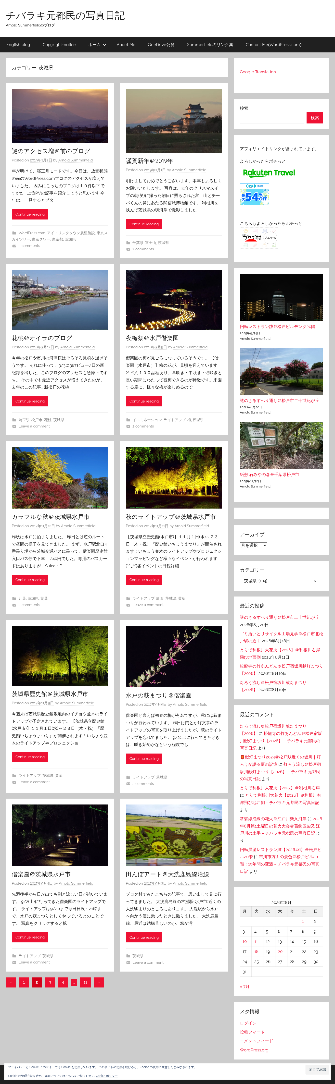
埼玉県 (24, 420)
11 (85, 982)
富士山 (150, 243)
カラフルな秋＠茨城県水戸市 (51, 516)
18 (256, 951)
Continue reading (30, 214)
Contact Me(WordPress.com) (273, 44)
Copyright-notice (59, 44)
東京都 (57, 239)
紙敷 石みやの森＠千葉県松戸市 (269, 474)
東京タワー (41, 239)
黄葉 (44, 598)
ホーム (94, 44)
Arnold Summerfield (75, 160)
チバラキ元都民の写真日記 (65, 15)
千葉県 (137, 243)
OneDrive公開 (161, 44)
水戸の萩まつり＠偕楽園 (159, 695)
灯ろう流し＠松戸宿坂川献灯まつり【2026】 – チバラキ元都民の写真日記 (280, 771)
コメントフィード (256, 1040)
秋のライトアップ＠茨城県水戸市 (171, 516)
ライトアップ (175, 420)
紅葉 (22, 598)
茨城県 (70, 239)
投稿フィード (252, 1032)
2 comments (29, 246)
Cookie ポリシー (107, 1076)
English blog (18, 44)
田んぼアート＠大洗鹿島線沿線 (167, 874)
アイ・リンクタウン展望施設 (71, 233)
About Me (126, 44)
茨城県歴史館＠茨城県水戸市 (50, 693)
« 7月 (245, 986)
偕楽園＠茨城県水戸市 (41, 874)
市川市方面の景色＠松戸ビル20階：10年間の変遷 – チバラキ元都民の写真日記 (279, 864)
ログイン (248, 1023)
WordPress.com (32, 233)
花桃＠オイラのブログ (42, 337)
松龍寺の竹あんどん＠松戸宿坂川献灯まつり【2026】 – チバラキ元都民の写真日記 (281, 741)
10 (245, 941)
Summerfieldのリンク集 (210, 44)
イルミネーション (147, 420)
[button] (317, 1069)
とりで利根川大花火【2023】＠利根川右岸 (280, 787)
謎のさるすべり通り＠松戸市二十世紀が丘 (279, 400)
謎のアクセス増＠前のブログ (51, 151)
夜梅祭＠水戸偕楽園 (152, 337)
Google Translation (258, 71)
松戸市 (36, 420)
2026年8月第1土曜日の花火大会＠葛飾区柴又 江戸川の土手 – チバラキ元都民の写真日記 (281, 826)
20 (280, 951)
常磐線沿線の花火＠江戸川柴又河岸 (273, 818)
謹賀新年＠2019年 (149, 160)
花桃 (48, 420)
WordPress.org (254, 1049)
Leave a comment (34, 426)
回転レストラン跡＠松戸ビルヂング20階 (277, 326)
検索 (244, 108)
